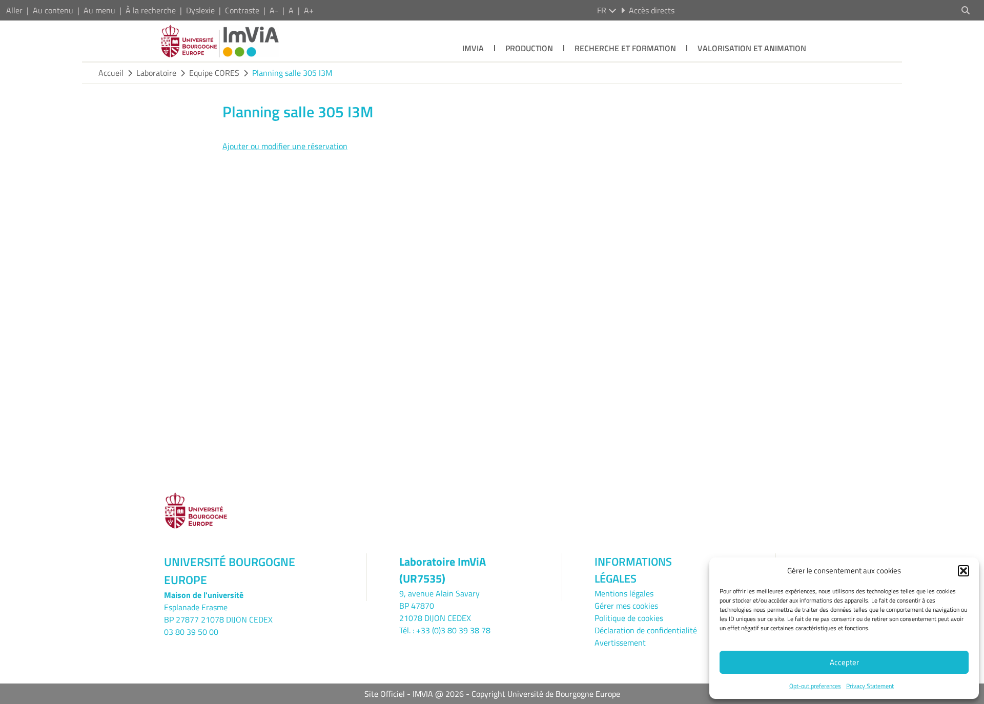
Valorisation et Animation (752, 48)
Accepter (844, 662)
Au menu (99, 10)
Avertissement (620, 642)
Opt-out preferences (815, 686)
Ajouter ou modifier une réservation (284, 146)
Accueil (111, 73)
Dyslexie (200, 10)
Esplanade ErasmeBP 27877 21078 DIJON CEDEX (218, 613)
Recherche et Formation (625, 48)
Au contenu (53, 10)
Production (529, 48)
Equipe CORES (214, 73)
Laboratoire (156, 73)
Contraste (242, 10)
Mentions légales (623, 593)
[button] (963, 571)
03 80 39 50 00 (191, 632)
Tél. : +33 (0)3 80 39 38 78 (444, 630)
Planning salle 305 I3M (292, 73)
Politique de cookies (628, 618)
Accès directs (651, 10)
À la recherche (151, 10)
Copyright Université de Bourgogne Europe (545, 694)
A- (274, 10)
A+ (309, 10)
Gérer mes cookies (626, 605)
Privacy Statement (870, 686)
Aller (14, 10)
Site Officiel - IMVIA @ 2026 (414, 694)
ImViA (473, 48)
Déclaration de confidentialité (645, 630)
